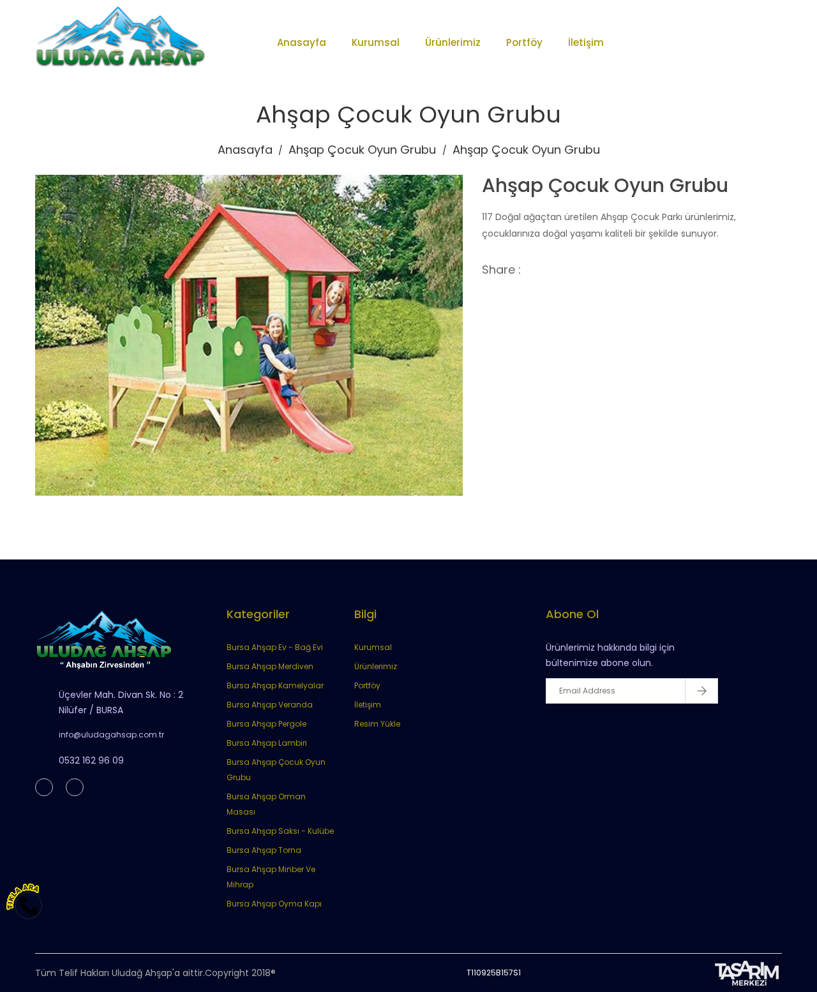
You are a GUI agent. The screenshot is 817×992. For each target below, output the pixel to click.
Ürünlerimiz (453, 42)
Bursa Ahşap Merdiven (270, 666)
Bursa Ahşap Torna (264, 850)
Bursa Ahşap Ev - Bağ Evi (275, 647)
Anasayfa (301, 42)
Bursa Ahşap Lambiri (267, 742)
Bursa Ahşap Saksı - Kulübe (280, 830)
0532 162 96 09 (91, 760)
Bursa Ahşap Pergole (266, 723)
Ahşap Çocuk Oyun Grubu (362, 150)
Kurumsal (376, 42)
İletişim (586, 42)
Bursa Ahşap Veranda (270, 704)
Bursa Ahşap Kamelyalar (275, 685)
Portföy (524, 42)
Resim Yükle (377, 723)
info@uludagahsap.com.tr (111, 734)
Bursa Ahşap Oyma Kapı (274, 903)
